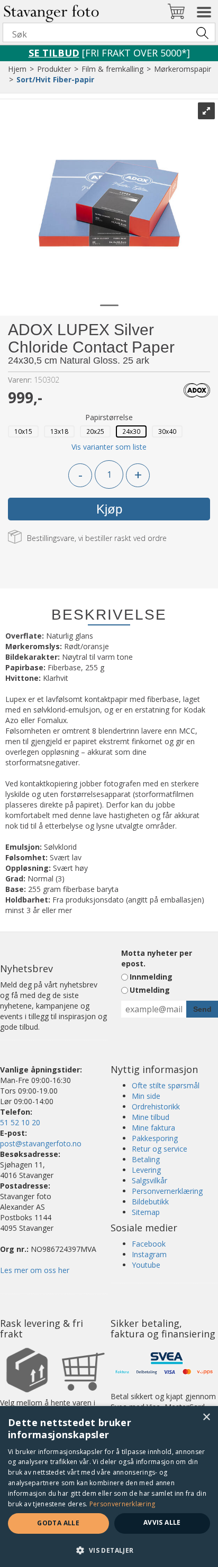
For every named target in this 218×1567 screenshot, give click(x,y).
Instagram (149, 1254)
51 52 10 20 (20, 1122)
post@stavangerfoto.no (40, 1143)
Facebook (149, 1244)
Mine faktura (153, 1128)
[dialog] (109, 1486)
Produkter (54, 69)
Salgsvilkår (149, 1180)
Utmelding (150, 990)
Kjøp (109, 509)
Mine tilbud (150, 1117)
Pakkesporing (155, 1138)
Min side (146, 1096)
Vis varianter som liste (109, 447)
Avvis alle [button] (162, 1522)
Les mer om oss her (34, 1270)
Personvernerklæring (167, 1191)
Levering (146, 1170)
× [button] (206, 1417)
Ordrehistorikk (156, 1106)
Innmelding (151, 977)
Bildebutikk (150, 1201)
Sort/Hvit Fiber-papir (55, 79)
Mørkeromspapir (182, 69)
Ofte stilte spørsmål (165, 1085)
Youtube (146, 1265)
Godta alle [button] (58, 1522)
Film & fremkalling (112, 69)
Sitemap (146, 1212)
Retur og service (159, 1149)
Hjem (17, 69)
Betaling (146, 1159)
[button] (109, 1550)
